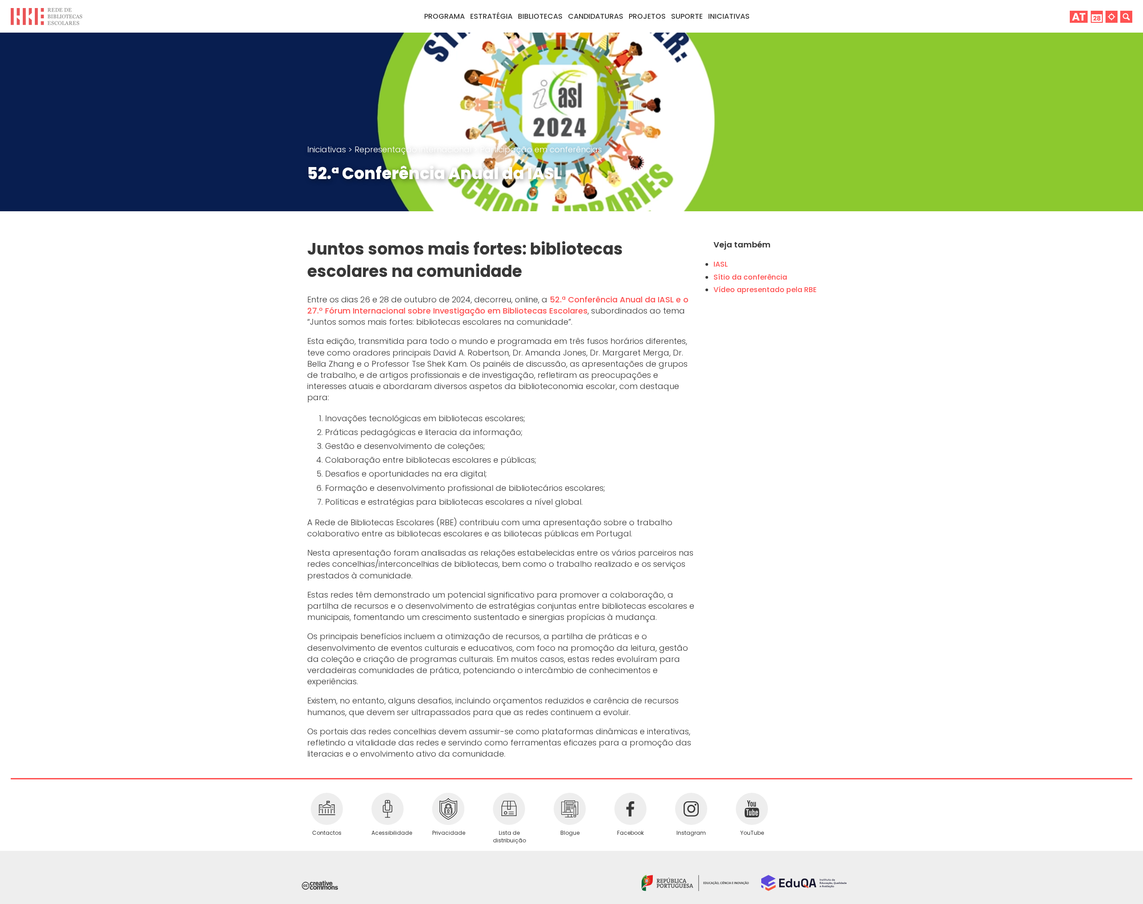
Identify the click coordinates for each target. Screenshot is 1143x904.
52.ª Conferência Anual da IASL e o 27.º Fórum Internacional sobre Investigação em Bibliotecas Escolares (497, 305)
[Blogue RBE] (570, 809)
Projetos (647, 16)
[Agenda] (1097, 16)
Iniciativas (327, 149)
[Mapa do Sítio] (1111, 16)
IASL (720, 264)
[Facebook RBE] (630, 809)
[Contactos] (327, 809)
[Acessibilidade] (387, 809)
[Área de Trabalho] (1079, 16)
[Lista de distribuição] (509, 809)
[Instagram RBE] (691, 809)
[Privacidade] (448, 809)
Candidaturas (595, 16)
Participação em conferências (541, 149)
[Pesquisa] (1126, 16)
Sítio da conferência (750, 277)
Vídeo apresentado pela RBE (765, 290)
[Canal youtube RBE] (752, 809)
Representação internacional (414, 149)
